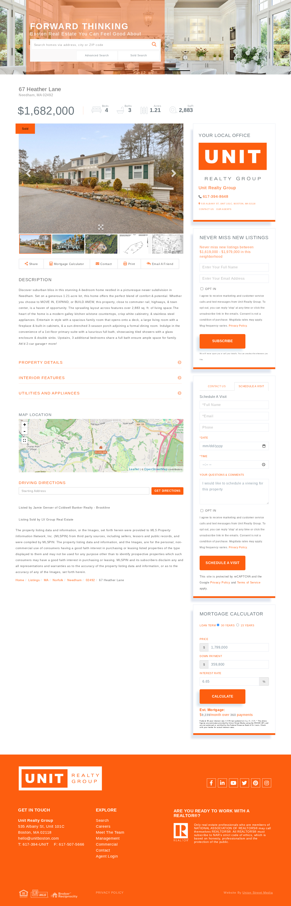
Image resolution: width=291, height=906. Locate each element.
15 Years (247, 625)
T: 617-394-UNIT (33, 844)
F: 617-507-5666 (69, 844)
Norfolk (58, 580)
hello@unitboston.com (38, 838)
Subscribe (222, 341)
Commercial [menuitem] (107, 844)
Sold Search (138, 55)
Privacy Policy (238, 325)
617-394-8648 (215, 196)
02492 (90, 580)
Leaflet (134, 469)
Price (204, 639)
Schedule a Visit (251, 386)
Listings (34, 580)
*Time (203, 456)
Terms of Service (249, 582)
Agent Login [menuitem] (107, 856)
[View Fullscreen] (24, 440)
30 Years (227, 625)
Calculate (222, 696)
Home (20, 580)
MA (46, 580)
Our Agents (223, 209)
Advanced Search (97, 55)
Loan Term (208, 625)
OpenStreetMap (156, 469)
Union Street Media (257, 892)
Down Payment (211, 656)
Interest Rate (210, 673)
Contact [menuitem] (103, 850)
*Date (204, 437)
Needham (74, 580)
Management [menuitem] (108, 838)
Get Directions (167, 490)
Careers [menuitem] (103, 826)
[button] (154, 45)
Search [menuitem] (102, 820)
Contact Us (206, 209)
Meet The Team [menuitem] (110, 832)
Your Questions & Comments (222, 474)
